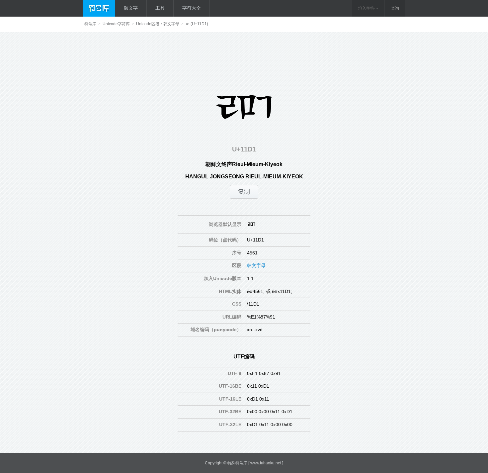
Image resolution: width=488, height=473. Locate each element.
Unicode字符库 (116, 24)
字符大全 (191, 8)
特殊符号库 (237, 463)
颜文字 (131, 8)
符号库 (90, 24)
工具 (160, 8)
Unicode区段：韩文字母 (157, 24)
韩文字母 (256, 265)
